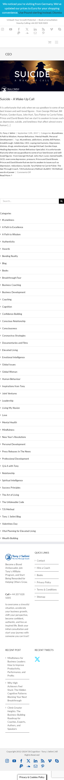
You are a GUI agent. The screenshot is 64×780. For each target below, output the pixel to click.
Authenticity (8, 241)
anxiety (46, 139)
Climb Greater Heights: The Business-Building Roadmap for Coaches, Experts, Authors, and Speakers (16, 718)
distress (3, 146)
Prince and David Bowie (47, 159)
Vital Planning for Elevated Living (19, 531)
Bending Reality (10, 256)
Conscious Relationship (13, 321)
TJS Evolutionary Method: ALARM (35, 169)
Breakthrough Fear (11, 277)
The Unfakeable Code (13, 502)
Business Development (13, 292)
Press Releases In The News (16, 451)
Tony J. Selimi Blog (11, 516)
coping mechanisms (39, 143)
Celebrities (19, 143)
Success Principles (11, 487)
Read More (5, 175)
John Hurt (38, 155)
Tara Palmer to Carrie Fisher (44, 165)
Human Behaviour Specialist (32, 149)
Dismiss (57, 12)
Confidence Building (12, 313)
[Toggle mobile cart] (49, 42)
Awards (6, 248)
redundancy (16, 165)
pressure (31, 159)
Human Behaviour (25, 136)
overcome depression (16, 159)
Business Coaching (11, 285)
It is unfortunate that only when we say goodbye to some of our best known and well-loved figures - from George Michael (31, 152)
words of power (7, 172)
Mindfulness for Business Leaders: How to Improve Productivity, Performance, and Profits (16, 667)
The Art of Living (10, 494)
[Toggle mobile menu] (57, 42)
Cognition (7, 306)
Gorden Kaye (51, 146)
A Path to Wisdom (8, 136)
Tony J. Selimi (9, 133)
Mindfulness (8, 429)
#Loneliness (57, 133)
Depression (54, 143)
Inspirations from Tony (13, 386)
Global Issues (9, 364)
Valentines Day (10, 523)
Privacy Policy (44, 582)
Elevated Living (10, 350)
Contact (41, 560)
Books (5, 270)
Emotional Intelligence (13, 357)
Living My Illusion (11, 407)
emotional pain (21, 146)
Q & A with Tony (10, 466)
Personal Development (13, 444)
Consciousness (9, 328)
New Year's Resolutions (14, 437)
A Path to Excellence (12, 227)
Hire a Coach (43, 567)
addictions (37, 139)
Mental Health (41, 136)
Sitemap (41, 596)
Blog (4, 263)
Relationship (8, 473)
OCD (2, 159)
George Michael (36, 146)
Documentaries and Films (15, 342)
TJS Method (57, 169)
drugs (10, 146)
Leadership (7, 400)
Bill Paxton (55, 139)
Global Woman (9, 371)
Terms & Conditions (47, 589)
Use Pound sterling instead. (35, 12)
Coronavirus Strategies (14, 335)
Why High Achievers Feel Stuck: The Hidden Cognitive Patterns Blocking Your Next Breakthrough (17, 691)
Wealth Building (10, 538)
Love (46, 155)
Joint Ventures (9, 393)
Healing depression (9, 149)
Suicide (26, 165)
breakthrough (6, 143)
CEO (27, 143)
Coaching (7, 299)
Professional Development (15, 458)
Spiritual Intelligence (12, 480)
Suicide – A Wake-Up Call (17, 99)
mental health (56, 155)
